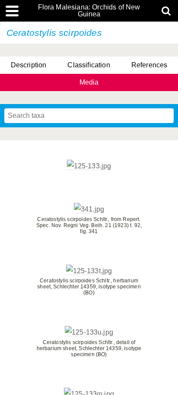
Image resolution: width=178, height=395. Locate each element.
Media (89, 82)
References (149, 65)
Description (29, 65)
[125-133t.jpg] (89, 271)
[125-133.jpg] (89, 166)
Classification (88, 65)
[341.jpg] (89, 209)
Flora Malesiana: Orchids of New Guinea (89, 11)
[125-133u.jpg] (89, 332)
